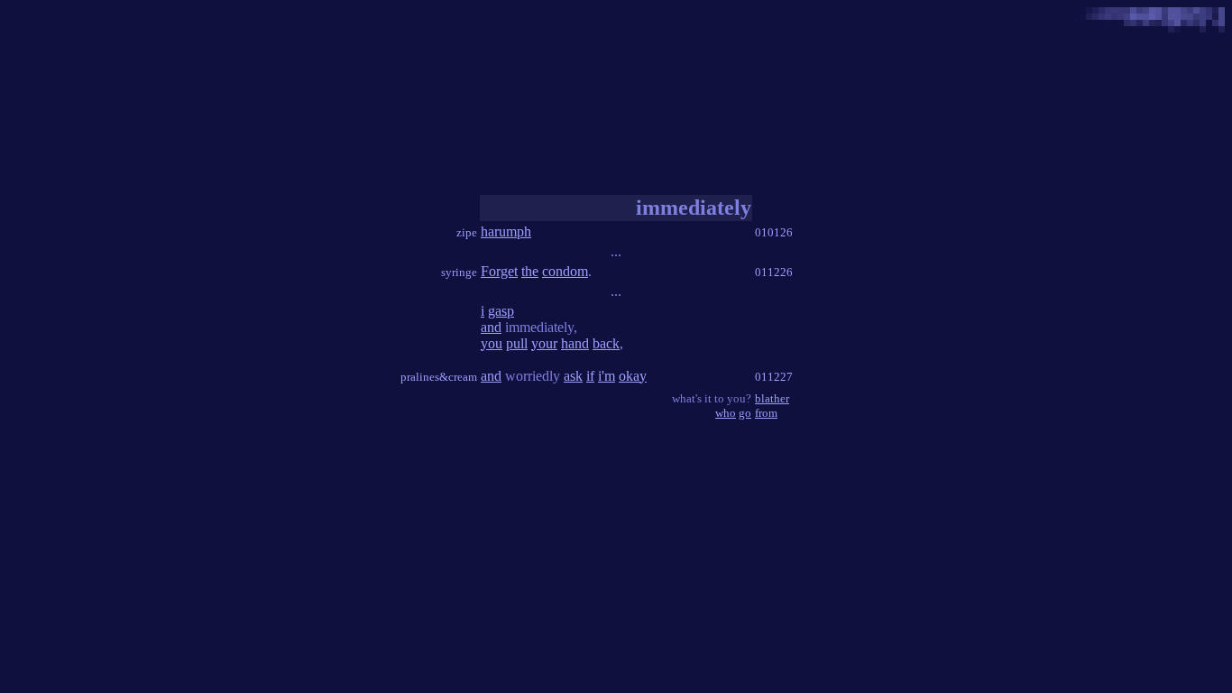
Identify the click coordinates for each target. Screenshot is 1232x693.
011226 (774, 272)
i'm (606, 375)
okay (633, 375)
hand (575, 343)
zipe (466, 232)
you (491, 343)
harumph (506, 231)
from (766, 413)
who (725, 413)
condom (565, 271)
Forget (499, 271)
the (529, 271)
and (491, 327)
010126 (774, 232)
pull (517, 343)
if (590, 375)
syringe (459, 272)
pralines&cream (438, 376)
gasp (501, 311)
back (606, 343)
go (745, 413)
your (544, 343)
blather (772, 398)
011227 (774, 376)
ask (573, 375)
